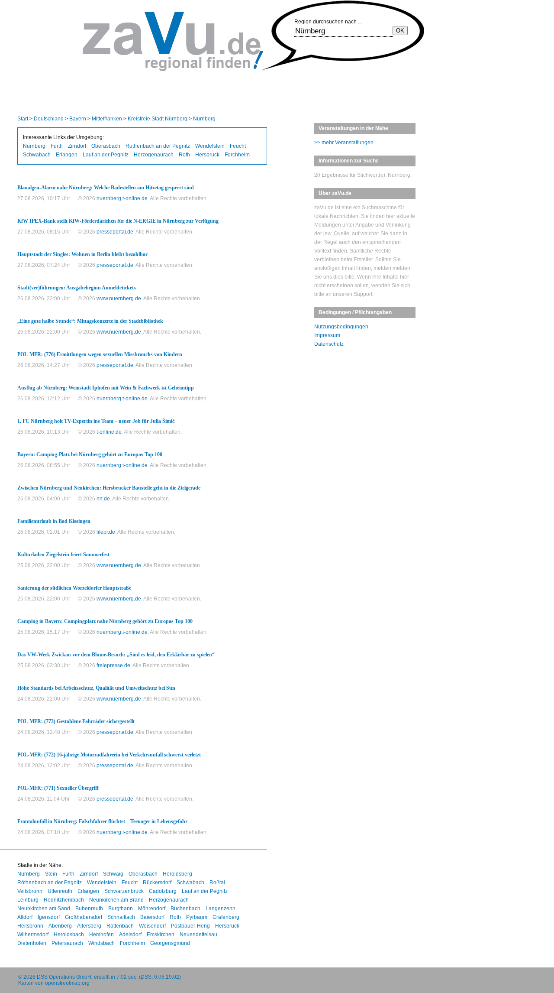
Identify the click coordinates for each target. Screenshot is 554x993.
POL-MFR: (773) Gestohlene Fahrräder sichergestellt (76, 721)
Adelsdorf (130, 934)
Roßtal (217, 882)
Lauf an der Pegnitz (106, 155)
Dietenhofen (31, 943)
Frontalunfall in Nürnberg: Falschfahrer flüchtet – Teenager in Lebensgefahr (102, 821)
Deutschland (49, 119)
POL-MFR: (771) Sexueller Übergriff (58, 788)
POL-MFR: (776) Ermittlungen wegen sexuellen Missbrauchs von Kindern (99, 354)
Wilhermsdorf (32, 934)
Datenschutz (329, 344)
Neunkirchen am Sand (43, 908)
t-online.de (109, 432)
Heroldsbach (69, 934)
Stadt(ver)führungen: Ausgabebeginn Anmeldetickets (76, 288)
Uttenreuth (60, 891)
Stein (51, 874)
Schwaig (113, 874)
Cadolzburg (163, 891)
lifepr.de (106, 532)
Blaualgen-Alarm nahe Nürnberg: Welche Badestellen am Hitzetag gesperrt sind (105, 188)
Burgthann (120, 908)
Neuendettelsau (198, 934)
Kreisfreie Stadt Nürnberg (157, 119)
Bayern (77, 119)
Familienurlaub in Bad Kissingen (53, 521)
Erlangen (66, 155)
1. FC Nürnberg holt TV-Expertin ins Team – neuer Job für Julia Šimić (95, 421)
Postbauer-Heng (190, 926)
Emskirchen (160, 934)
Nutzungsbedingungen (341, 327)
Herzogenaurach (154, 155)
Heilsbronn (30, 926)
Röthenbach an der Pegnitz (158, 146)
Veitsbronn (29, 891)
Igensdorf (49, 917)
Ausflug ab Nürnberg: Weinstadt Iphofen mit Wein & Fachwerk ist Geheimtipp (105, 388)
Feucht (238, 146)
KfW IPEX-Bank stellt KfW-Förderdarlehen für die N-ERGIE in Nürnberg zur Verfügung (118, 221)
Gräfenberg (226, 917)
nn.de (103, 499)
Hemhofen (101, 934)
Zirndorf (77, 146)
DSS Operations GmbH (64, 977)
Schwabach (37, 155)
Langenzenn (220, 908)
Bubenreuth (89, 908)
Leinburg (28, 900)
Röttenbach (120, 926)
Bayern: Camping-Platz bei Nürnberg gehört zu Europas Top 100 (89, 454)
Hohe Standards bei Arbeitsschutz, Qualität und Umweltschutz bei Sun (96, 688)
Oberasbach (105, 146)
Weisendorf (152, 926)
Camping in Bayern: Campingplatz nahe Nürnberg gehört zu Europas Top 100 (105, 621)
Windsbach (101, 943)
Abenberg (60, 926)
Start (22, 119)
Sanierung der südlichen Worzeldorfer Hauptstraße (74, 588)
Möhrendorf (151, 908)
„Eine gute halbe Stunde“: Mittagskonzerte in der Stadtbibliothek (90, 321)
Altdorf (24, 917)
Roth (184, 155)
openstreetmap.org (67, 983)
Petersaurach (67, 943)
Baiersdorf (152, 917)
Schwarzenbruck (124, 891)
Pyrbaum (196, 917)
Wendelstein (210, 146)
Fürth (57, 146)
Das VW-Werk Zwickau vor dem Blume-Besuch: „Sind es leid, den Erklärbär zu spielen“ (116, 655)
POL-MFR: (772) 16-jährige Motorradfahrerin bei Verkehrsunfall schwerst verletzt (109, 755)
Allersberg (89, 926)
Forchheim (237, 155)
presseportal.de (115, 232)
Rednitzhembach (64, 900)
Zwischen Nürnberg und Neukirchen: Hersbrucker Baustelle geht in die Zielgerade (108, 488)
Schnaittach (121, 917)
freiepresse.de (113, 665)
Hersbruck (207, 155)
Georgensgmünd (170, 943)
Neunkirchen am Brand (116, 900)
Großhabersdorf (83, 917)
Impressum (327, 335)
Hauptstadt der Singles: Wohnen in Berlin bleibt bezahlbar (82, 254)
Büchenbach (185, 908)
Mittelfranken (107, 119)
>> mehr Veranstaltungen (344, 143)
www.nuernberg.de (119, 298)
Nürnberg (204, 119)
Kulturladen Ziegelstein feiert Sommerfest (63, 555)
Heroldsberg (177, 874)
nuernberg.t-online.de (122, 198)
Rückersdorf (157, 882)
